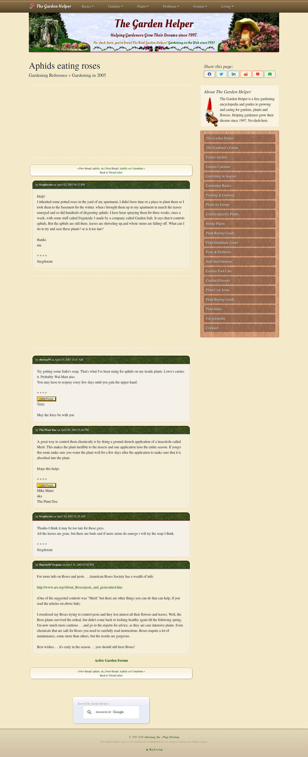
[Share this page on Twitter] (221, 74)
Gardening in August (221, 176)
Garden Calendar (218, 166)
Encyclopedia (215, 318)
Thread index (116, 172)
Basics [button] (86, 6)
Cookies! (212, 327)
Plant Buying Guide (220, 233)
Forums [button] (198, 6)
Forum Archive (217, 157)
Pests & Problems (218, 252)
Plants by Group (217, 204)
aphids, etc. (99, 168)
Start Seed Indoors (219, 261)
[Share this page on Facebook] (209, 74)
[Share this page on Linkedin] (233, 74)
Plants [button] (141, 6)
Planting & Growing (220, 195)
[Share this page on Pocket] (258, 74)
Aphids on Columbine (131, 168)
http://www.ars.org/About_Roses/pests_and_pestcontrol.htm (79, 587)
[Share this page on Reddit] (245, 74)
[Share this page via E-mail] (270, 74)
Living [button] (226, 6)
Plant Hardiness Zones (222, 242)
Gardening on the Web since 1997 (191, 43)
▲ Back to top (154, 749)
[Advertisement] (111, 121)
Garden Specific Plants (222, 214)
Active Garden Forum (111, 660)
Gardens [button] (114, 6)
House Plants (215, 223)
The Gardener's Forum (222, 147)
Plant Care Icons (218, 289)
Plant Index (214, 308)
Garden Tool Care (219, 271)
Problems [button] (169, 6)
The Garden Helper (53, 6)
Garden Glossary (218, 280)
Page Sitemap (171, 737)
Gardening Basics (218, 185)
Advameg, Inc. (152, 737)
